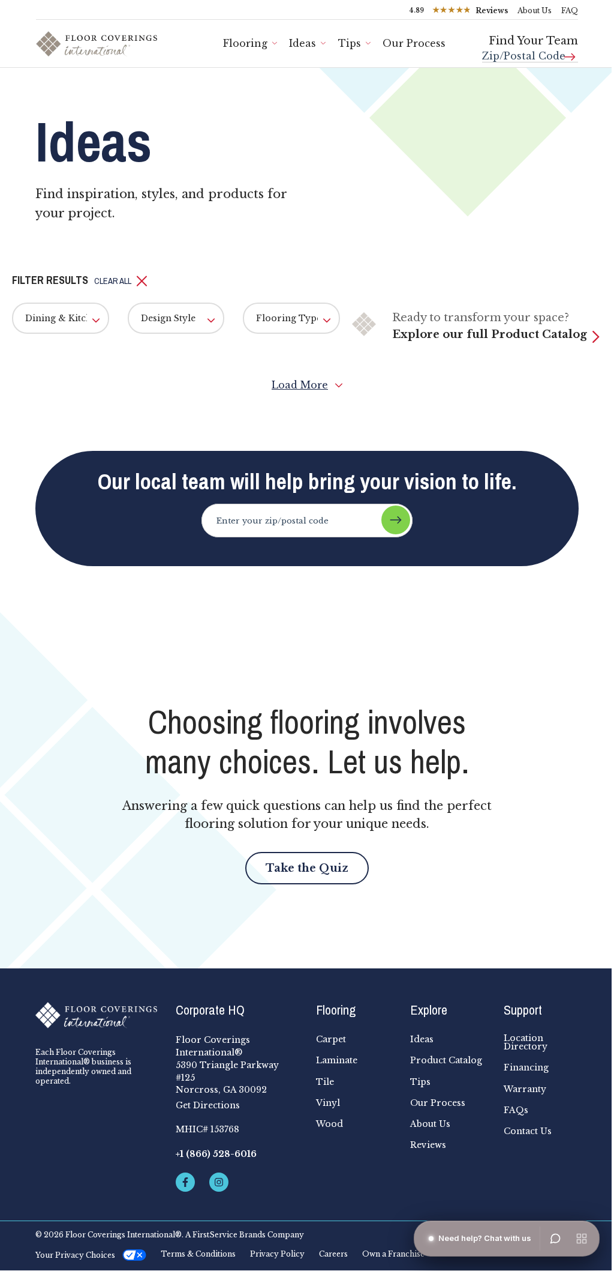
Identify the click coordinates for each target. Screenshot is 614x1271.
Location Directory (525, 1042)
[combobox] (530, 51)
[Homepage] (96, 1015)
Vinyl (328, 1103)
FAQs (516, 1110)
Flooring (245, 43)
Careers (333, 1254)
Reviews (428, 1145)
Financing (526, 1067)
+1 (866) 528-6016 (216, 1154)
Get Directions (208, 1105)
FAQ (569, 10)
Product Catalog (446, 1060)
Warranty (525, 1089)
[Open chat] (555, 1238)
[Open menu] (581, 1238)
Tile (325, 1082)
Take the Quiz (307, 868)
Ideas (302, 43)
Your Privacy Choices (75, 1255)
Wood (329, 1124)
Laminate (336, 1060)
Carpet (331, 1039)
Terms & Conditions (198, 1254)
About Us (534, 10)
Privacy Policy (277, 1254)
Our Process (437, 1103)
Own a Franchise (393, 1254)
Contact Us (528, 1131)
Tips (349, 43)
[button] (121, 281)
